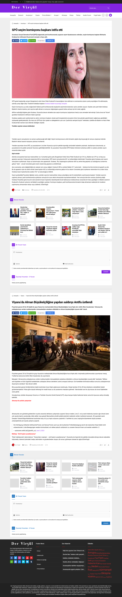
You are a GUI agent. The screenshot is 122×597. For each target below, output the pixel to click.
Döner (105, 555)
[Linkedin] (23, 557)
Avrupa (92, 552)
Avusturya (23, 23)
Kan (98, 563)
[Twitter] (15, 557)
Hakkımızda (40, 555)
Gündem (103, 561)
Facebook (91, 558)
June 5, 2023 (40, 430)
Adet (89, 550)
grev (93, 561)
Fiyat (100, 557)
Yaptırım (98, 577)
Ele (107, 555)
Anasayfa (16, 23)
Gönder (33, 40)
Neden (95, 566)
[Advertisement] (61, 132)
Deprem (96, 555)
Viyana (101, 216)
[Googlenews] (15, 561)
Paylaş (16, 40)
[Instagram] (19, 557)
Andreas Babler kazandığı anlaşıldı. (56, 103)
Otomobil (102, 567)
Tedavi (92, 574)
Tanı (89, 574)
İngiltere (109, 577)
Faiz (96, 558)
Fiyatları (106, 558)
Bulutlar (90, 555)
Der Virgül (17, 190)
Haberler (92, 563)
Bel (106, 553)
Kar (101, 564)
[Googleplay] (23, 561)
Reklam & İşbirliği (41, 560)
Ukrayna (105, 573)
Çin (102, 577)
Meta (89, 567)
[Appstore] (19, 561)
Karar (104, 564)
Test (96, 574)
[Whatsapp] (11, 561)
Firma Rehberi (41, 569)
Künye (38, 551)
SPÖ (97, 570)
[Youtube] (27, 557)
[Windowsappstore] (27, 561)
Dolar (100, 555)
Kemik (109, 564)
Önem (104, 577)
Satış (94, 570)
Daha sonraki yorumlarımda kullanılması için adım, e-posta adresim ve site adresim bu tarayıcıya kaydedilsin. (40, 268)
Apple (97, 550)
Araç (100, 550)
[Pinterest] (31, 557)
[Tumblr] (31, 561)
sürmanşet (105, 569)
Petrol (107, 567)
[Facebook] (11, 557)
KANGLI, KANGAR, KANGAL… (34, 2)
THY (99, 574)
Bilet (108, 553)
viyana (91, 576)
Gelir (90, 560)
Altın (92, 550)
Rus (90, 569)
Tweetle (25, 40)
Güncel (97, 561)
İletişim (39, 564)
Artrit (103, 550)
